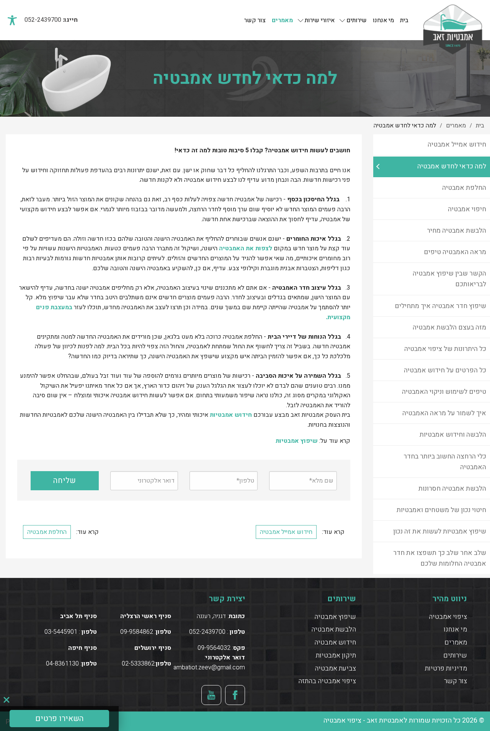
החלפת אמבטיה (464, 188)
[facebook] (235, 695)
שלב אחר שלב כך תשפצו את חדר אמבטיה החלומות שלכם (439, 558)
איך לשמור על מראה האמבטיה (444, 413)
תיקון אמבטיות (336, 655)
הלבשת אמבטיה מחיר (456, 230)
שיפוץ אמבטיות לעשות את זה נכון (439, 531)
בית (404, 20)
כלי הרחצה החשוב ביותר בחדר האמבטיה (444, 462)
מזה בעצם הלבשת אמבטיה (449, 327)
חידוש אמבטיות (231, 414)
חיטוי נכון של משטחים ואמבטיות (441, 510)
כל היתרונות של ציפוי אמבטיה (445, 349)
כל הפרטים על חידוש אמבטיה (445, 370)
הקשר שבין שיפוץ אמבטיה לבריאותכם (449, 279)
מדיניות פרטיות (446, 668)
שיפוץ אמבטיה (335, 617)
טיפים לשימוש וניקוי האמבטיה (444, 392)
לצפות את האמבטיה (245, 248)
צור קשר (255, 20)
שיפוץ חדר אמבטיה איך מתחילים (440, 306)
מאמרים (282, 20)
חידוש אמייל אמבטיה (457, 144)
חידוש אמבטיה (335, 642)
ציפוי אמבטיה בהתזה (327, 681)
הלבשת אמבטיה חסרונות (452, 488)
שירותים (356, 20)
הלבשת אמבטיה (333, 629)
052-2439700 (42, 19)
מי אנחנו (383, 20)
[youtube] (211, 695)
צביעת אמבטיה (335, 668)
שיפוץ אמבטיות (297, 440)
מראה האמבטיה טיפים (455, 252)
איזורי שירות (320, 20)
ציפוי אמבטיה (448, 617)
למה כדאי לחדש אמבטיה (451, 166)
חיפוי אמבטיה (467, 209)
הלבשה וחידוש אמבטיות (453, 434)
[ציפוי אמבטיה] (452, 20)
